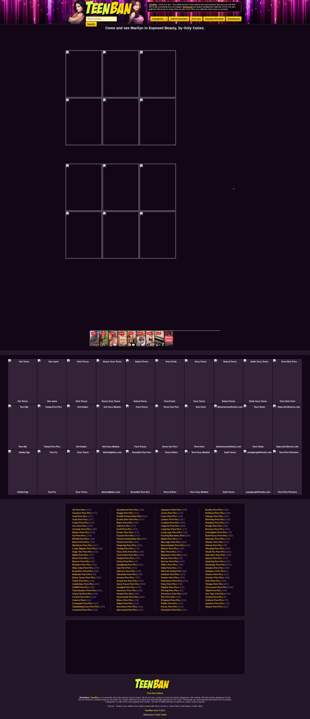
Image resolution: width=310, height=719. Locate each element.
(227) (85, 545)
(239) (82, 526)
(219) (128, 603)
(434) (129, 587)
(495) (173, 522)
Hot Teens (23, 401)
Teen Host (199, 446)
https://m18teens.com (287, 446)
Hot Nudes (81, 446)
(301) (87, 590)
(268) (171, 597)
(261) (218, 552)
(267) (217, 606)
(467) (132, 539)
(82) (83, 561)
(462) (171, 552)
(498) (129, 590)
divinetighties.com (111, 492)
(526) (127, 529)
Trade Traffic (161, 715)
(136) (128, 600)
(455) (217, 516)
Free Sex (196, 19)
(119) (83, 542)
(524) (217, 539)
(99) (216, 545)
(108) (172, 516)
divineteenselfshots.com (228, 446)
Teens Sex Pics (170, 446)
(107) (82, 519)
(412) (81, 600)
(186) (86, 577)
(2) (216, 571)
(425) (131, 597)
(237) (85, 568)
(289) (217, 577)
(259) (129, 571)
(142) (174, 555)
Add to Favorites (179, 19)
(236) (217, 548)
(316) (130, 574)
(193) (88, 606)
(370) (130, 610)
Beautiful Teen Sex (140, 492)
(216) (83, 522)
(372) (128, 532)
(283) (176, 535)
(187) (83, 555)
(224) (132, 516)
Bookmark (188, 7)
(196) (87, 548)
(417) (130, 519)
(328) (217, 510)
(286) (218, 513)
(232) (83, 532)
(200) (217, 529)
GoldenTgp (22, 492)
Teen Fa (52, 492)
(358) (218, 555)
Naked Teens (140, 401)
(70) (218, 532)
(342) (173, 561)
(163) (83, 558)
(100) (218, 519)
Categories (157, 19)
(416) (173, 600)
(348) (172, 564)
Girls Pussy (81, 401)
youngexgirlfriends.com (258, 492)
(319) (85, 594)
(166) (216, 590)
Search (91, 24)
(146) (83, 581)
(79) (216, 600)
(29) (84, 574)
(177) (174, 529)
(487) (173, 519)
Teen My (22, 446)
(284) (219, 587)
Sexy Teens (199, 401)
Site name (52, 401)
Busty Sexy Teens (111, 401)
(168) (216, 526)
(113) (217, 574)
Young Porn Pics (52, 446)
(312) (172, 603)
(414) (172, 606)
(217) (84, 513)
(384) (130, 510)
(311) (217, 603)
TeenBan (155, 684)
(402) (85, 603)
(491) (86, 584)
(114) (174, 532)
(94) (172, 558)
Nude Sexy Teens (258, 401)
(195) (84, 529)
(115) (171, 568)
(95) (172, 590)
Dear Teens (81, 492)
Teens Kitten (169, 492)
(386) (174, 571)
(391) (176, 545)
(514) (127, 568)
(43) (127, 561)
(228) (83, 539)
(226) (82, 535)
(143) (84, 597)
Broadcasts (234, 19)
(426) (215, 581)
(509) (131, 584)
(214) (174, 581)
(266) (129, 545)
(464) (128, 542)
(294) (217, 568)
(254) (128, 558)
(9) (215, 597)
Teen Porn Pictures (287, 492)
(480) (128, 594)
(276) (128, 548)
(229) (84, 564)
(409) (174, 594)
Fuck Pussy (140, 446)
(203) (218, 561)
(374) (128, 535)
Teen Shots (258, 446)
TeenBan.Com (151, 710)
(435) (173, 577)
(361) (128, 577)
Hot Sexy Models (110, 446)
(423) (128, 513)
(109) (130, 552)
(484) (173, 526)
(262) (219, 535)
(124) (130, 606)
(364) (83, 587)
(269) (130, 555)
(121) (217, 542)
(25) (217, 522)
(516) (85, 610)
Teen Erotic (169, 401)
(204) (173, 542)
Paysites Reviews (214, 19)
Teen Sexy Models (199, 492)
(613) (126, 526)
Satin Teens (228, 492)
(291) (130, 564)
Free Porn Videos (155, 693)
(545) (128, 522)
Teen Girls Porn (287, 401)
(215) (81, 510)
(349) (174, 510)
